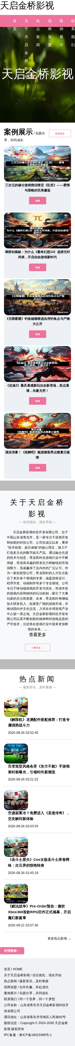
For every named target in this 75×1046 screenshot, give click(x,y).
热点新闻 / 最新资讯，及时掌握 (26, 981)
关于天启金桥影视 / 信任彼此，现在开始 (32, 975)
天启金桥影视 (27, 5)
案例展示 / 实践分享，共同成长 (26, 993)
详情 (37, 201)
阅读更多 (60, 133)
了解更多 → (37, 647)
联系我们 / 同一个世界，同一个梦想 (29, 999)
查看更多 (37, 634)
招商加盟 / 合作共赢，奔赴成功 (26, 987)
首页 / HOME (13, 969)
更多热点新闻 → (59, 938)
